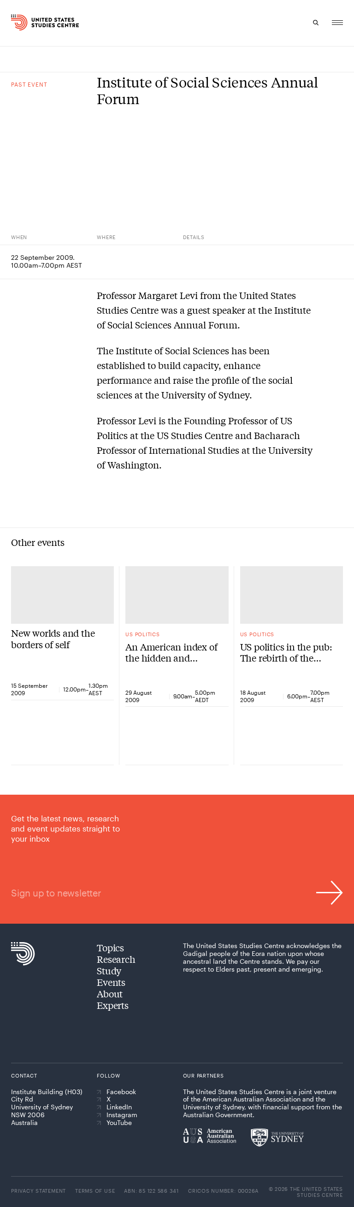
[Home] (19, 22)
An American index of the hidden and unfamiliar (171, 652)
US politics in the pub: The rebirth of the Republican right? (286, 652)
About (110, 993)
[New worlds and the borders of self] (62, 595)
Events (111, 982)
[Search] (316, 22)
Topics (110, 947)
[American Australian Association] (209, 1135)
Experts (113, 1005)
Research (116, 959)
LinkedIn (119, 1107)
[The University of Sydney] (277, 1137)
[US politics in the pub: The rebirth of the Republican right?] (291, 595)
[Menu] (337, 22)
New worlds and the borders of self (52, 638)
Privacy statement (38, 1191)
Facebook (121, 1092)
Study (109, 970)
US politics (142, 634)
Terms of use (95, 1191)
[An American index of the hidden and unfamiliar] (176, 595)
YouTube (119, 1122)
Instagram (121, 1115)
